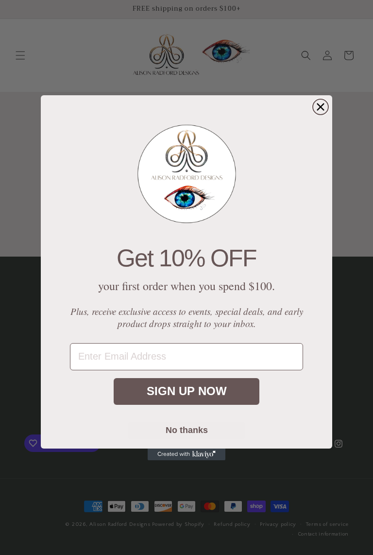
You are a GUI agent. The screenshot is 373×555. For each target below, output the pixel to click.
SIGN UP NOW (187, 391)
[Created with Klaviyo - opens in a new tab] (186, 454)
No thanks (187, 430)
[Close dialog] (320, 107)
